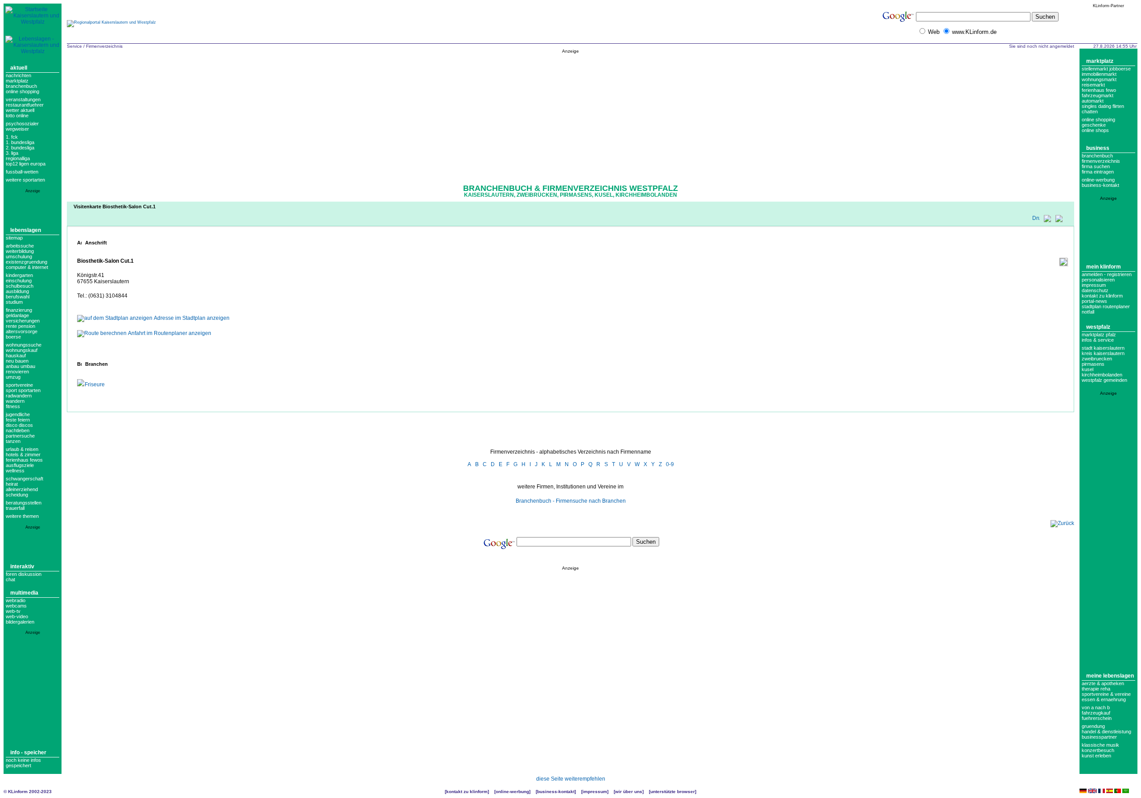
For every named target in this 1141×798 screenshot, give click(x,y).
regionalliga (18, 158)
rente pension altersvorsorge (21, 328)
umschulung (19, 256)
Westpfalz (1098, 327)
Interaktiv (22, 566)
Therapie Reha (1096, 688)
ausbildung (17, 291)
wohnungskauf (21, 350)
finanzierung (19, 310)
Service (74, 46)
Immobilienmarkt (1099, 74)
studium (14, 302)
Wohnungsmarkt (1099, 79)
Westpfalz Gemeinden (1104, 380)
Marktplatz (17, 80)
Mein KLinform (1103, 267)
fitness (13, 406)
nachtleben (17, 430)
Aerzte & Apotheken (1103, 683)
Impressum (1094, 285)
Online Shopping (22, 91)
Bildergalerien (20, 621)
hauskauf (16, 355)
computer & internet (27, 267)
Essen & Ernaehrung (1104, 699)
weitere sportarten (25, 179)
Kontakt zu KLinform (1102, 295)
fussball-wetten (22, 171)
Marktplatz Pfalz (1099, 334)
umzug (13, 377)
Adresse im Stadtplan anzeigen (192, 318)
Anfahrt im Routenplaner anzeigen (169, 333)
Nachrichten (18, 75)
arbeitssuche (20, 245)
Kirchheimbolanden (1102, 374)
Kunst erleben (1096, 755)
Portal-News (1094, 301)
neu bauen (17, 361)
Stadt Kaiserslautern (1103, 348)
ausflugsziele (20, 465)
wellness (15, 470)
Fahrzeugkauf (1096, 712)
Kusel (1087, 369)
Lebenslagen (25, 230)
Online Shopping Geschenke (1098, 122)
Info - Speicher (28, 752)
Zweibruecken (1097, 358)
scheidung (17, 494)
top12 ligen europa (25, 163)
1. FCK (12, 137)
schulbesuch (19, 286)
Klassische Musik (1100, 745)
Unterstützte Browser (672, 791)
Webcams (16, 605)
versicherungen (23, 320)
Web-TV (13, 611)
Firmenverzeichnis (104, 46)
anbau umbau (20, 366)
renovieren (17, 371)
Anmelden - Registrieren (1107, 274)
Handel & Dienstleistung (1106, 731)
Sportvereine (19, 385)
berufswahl (17, 296)
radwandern (19, 395)
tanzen (13, 441)
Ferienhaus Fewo (1099, 90)
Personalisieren (1098, 279)
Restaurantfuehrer (25, 105)
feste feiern (18, 419)
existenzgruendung (26, 262)
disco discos (19, 425)
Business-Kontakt (556, 791)
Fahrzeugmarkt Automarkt (1097, 98)
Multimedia (24, 593)
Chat (10, 579)
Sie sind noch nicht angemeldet (1041, 46)
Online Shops (1095, 130)
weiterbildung (20, 251)
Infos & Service (1098, 340)
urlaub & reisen (22, 449)
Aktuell (18, 68)
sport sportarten (23, 390)
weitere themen (22, 516)
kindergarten (19, 275)
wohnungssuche (23, 344)
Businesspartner (1099, 737)
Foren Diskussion (23, 574)
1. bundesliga (20, 142)
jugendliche (18, 414)
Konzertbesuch (1098, 750)
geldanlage (17, 315)
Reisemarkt (1093, 84)
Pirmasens (1093, 364)
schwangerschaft (24, 478)
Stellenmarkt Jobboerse (1106, 68)
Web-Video (17, 616)
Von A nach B (1096, 707)
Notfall (1088, 311)
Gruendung (1093, 726)
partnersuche (20, 435)
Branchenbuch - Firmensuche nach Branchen (571, 501)
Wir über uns (628, 791)
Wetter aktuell (20, 110)
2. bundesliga (20, 147)
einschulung (19, 280)
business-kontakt (1100, 185)
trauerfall (15, 508)
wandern (15, 401)
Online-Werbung (1098, 179)
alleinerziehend (22, 489)
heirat (12, 484)
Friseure (95, 384)
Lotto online (17, 115)
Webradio (15, 600)
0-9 (670, 464)
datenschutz (1095, 290)
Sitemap (14, 237)
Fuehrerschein (1097, 718)
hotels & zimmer (23, 454)
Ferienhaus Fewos (24, 460)
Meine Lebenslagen (1110, 676)
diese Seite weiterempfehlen (570, 779)
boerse (13, 336)
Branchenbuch (21, 86)
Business (1097, 148)
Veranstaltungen (23, 99)
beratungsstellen (23, 502)
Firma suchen (1096, 166)
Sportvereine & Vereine (1106, 694)
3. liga (12, 153)
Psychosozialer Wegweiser (22, 126)
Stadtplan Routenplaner (1106, 306)
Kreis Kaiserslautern (1103, 353)
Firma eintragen (1098, 171)
